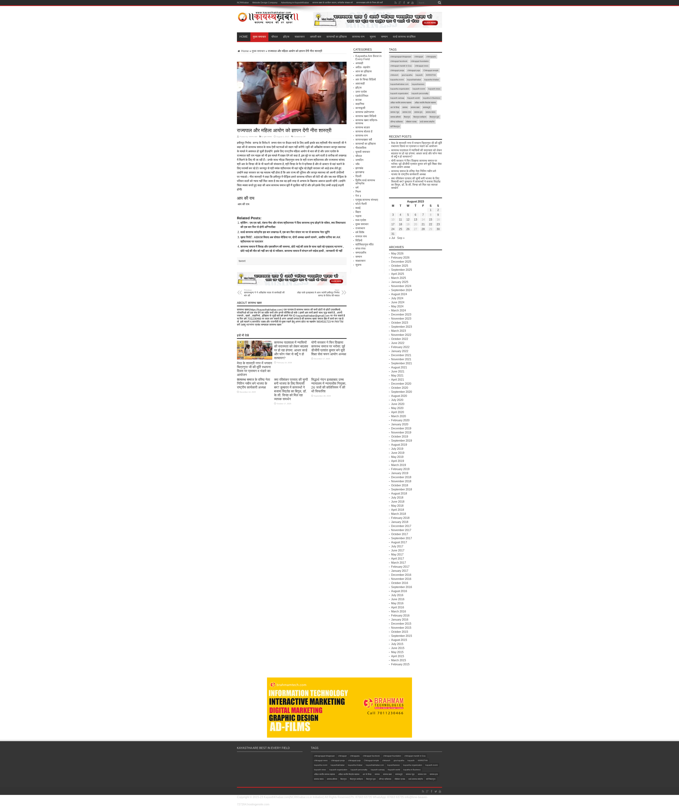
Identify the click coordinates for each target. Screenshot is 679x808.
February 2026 (400, 257)
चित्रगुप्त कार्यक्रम (419, 117)
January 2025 (399, 281)
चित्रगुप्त (407, 117)
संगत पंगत (360, 248)
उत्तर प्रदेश (361, 91)
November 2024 (401, 286)
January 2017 (399, 570)
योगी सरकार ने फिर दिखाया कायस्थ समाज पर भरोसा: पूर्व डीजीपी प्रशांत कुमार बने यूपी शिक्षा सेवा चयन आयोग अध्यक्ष (328, 348)
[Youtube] (412, 3)
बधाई (357, 207)
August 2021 (399, 367)
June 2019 (397, 452)
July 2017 (397, 546)
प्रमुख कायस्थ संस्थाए (366, 199)
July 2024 (397, 298)
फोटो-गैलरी (361, 203)
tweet (242, 260)
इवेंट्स (286, 36)
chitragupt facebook (398, 61)
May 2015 (397, 652)
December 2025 (401, 261)
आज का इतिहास (363, 71)
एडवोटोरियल (361, 95)
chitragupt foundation (420, 61)
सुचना (373, 36)
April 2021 (397, 379)
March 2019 (398, 465)
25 (400, 229)
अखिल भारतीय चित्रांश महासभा (425, 103)
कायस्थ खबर (253, 137)
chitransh (394, 75)
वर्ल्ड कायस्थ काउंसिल (404, 36)
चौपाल (274, 36)
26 (408, 229)
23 (438, 224)
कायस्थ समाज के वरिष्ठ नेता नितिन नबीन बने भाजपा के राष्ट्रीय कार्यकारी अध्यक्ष (253, 383)
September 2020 (401, 391)
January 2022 (399, 351)
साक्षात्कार (300, 36)
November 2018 (401, 481)
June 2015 (397, 648)
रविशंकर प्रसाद (411, 122)
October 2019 (399, 436)
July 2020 (397, 399)
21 (423, 224)
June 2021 (397, 371)
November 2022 (401, 334)
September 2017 (401, 538)
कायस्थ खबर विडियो (365, 116)
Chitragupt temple (430, 70)
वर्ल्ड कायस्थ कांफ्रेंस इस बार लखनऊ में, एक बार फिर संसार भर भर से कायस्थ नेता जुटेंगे (285, 232)
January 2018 (399, 521)
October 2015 (399, 631)
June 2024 (397, 302)
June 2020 (397, 404)
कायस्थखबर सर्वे (363, 139)
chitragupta (431, 57)
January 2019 (399, 473)
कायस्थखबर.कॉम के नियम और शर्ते (369, 2)
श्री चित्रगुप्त (395, 126)
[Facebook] (404, 3)
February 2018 (400, 517)
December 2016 (401, 574)
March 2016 (398, 611)
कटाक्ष (358, 99)
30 (438, 229)
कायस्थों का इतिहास (336, 36)
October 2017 (399, 534)
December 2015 (401, 623)
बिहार (358, 211)
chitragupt (418, 57)
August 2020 (399, 395)
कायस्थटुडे (426, 107)
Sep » (401, 237)
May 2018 (397, 505)
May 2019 (397, 456)
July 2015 (397, 643)
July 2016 (397, 595)
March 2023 (398, 330)
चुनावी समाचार (362, 151)
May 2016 (397, 603)
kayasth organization (399, 93)
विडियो (358, 240)
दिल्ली (358, 176)
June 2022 (397, 342)
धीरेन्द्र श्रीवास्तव (396, 122)
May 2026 (397, 253)
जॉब (357, 164)
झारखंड (359, 168)
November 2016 (401, 578)
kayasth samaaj (397, 98)
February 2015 (400, 664)
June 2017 (397, 550)
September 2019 (401, 440)
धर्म (356, 187)
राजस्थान (360, 228)
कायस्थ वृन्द (418, 112)
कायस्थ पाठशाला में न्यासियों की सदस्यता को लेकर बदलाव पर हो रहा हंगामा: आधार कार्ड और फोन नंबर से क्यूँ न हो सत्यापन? (291, 350)
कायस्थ (404, 107)
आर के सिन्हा (394, 107)
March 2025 (398, 277)
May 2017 (397, 554)
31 (392, 233)
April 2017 (397, 558)
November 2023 (401, 318)
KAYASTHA (431, 75)
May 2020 (397, 408)
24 (392, 229)
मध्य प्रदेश (360, 220)
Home (243, 36)
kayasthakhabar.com (399, 84)
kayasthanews (418, 84)
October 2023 (399, 322)
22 (430, 224)
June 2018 (397, 501)
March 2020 (398, 416)
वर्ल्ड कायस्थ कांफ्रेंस (427, 122)
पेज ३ (358, 195)
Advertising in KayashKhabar (295, 2)
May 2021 (397, 375)
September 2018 (401, 489)
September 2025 (401, 269)
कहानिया (359, 103)
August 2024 (399, 294)
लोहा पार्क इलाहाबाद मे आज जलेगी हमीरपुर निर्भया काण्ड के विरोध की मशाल (318, 293)
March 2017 (398, 562)
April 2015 (397, 656)
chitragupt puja (413, 70)
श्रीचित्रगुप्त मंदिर (364, 244)
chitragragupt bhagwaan (400, 57)
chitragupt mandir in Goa (400, 66)
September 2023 (401, 326)
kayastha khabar (431, 80)
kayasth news (434, 89)
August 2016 (399, 591)
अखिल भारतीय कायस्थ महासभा (400, 103)
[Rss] (395, 3)
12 (408, 219)
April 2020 (397, 412)
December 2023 (401, 314)
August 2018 (399, 493)
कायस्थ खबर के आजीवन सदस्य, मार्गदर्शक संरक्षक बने (332, 2)
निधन (358, 191)
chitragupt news (421, 66)
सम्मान (384, 36)
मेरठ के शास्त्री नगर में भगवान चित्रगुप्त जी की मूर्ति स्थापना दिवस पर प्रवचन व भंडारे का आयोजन (254, 369)
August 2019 (399, 444)
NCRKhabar (243, 2)
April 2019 (397, 460)
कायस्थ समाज (430, 112)
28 (423, 229)
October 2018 (399, 485)
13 (415, 219)
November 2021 (401, 359)
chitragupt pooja (397, 70)
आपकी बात (315, 36)
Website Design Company (264, 2)
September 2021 (401, 363)
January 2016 (399, 619)
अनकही (359, 63)
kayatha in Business (431, 98)
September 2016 (401, 587)
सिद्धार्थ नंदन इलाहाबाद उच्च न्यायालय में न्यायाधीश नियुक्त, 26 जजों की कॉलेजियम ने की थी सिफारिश (328, 385)
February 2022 (400, 347)
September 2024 (401, 290)
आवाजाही (360, 83)
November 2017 (401, 530)
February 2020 (400, 420)
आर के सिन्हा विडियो (365, 79)
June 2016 (397, 599)
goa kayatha (407, 75)
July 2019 (397, 448)
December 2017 (401, 526)
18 (400, 224)
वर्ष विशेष (359, 232)
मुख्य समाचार (259, 36)
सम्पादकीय (360, 252)
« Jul (392, 237)
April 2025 (397, 273)
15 (430, 219)
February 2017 (400, 566)
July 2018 (397, 497)
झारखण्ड (359, 172)
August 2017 (399, 542)
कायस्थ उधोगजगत (364, 112)
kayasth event (419, 89)
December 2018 (401, 477)
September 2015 (401, 635)
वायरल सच (361, 236)
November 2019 (401, 432)
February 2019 (400, 469)
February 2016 (400, 615)
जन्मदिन (359, 159)
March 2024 (398, 310)
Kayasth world (413, 98)
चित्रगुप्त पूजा (434, 117)
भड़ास (358, 216)
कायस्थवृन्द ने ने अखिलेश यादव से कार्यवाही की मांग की (264, 293)
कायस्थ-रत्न (358, 36)
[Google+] (400, 3)
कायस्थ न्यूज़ (394, 112)
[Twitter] (408, 3)
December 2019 (401, 428)
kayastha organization (399, 89)
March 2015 (398, 660)
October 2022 (399, 338)
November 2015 (401, 627)
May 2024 (397, 306)
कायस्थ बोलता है (363, 131)
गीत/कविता (360, 147)
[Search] (439, 2)
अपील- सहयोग (362, 67)
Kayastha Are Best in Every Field (368, 57)
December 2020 (401, 383)
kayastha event (397, 80)
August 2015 (399, 639)
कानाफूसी (360, 107)
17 (392, 224)
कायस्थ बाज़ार (362, 127)
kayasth (419, 75)
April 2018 (397, 509)
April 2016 (397, 607)
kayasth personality (420, 93)
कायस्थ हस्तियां (395, 117)
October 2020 (399, 387)
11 (400, 219)
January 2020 (399, 424)
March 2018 (398, 513)
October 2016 (399, 582)
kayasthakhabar (414, 80)
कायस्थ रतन (406, 112)
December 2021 (401, 355)
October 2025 (399, 265)
